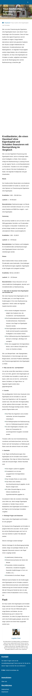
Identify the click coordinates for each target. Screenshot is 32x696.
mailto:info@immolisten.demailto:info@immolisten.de (17, 672)
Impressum (4, 692)
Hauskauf (7, 22)
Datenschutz (5, 689)
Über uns (4, 681)
